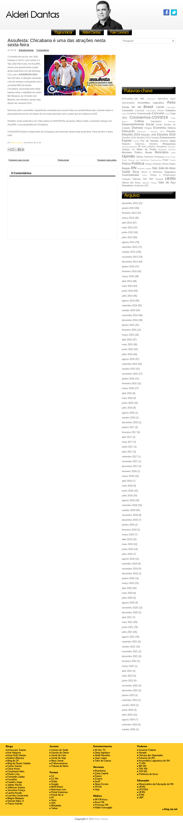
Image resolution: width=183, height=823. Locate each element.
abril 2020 (127, 588)
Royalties (141, 168)
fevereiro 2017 (129, 432)
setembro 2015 (129, 364)
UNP (141, 797)
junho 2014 (127, 290)
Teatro (144, 175)
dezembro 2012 (130, 203)
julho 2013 (127, 237)
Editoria (171, 128)
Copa (167, 114)
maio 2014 (127, 286)
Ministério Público (132, 152)
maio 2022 (127, 675)
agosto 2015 (128, 359)
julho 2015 (127, 354)
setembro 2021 (129, 641)
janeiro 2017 (128, 427)
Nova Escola (101, 784)
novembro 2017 (130, 461)
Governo (164, 141)
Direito (159, 124)
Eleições (171, 131)
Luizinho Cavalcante (17, 795)
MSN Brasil (56, 786)
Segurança (169, 172)
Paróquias (160, 157)
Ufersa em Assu (131, 182)
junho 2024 (127, 710)
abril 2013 (127, 222)
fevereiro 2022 (129, 661)
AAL (142, 98)
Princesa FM (101, 805)
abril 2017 (127, 437)
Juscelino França (16, 790)
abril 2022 (127, 671)
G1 (52, 776)
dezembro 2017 (130, 466)
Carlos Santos (14, 766)
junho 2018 (127, 490)
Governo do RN (146, 758)
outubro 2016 (128, 417)
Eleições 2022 (144, 137)
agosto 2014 (128, 300)
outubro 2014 (128, 310)
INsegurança (168, 144)
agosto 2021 (128, 636)
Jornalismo (161, 146)
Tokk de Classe (102, 760)
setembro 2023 (129, 700)
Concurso (158, 113)
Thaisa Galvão (14, 803)
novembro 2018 (130, 515)
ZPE (146, 185)
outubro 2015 (128, 368)
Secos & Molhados (151, 172)
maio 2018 (127, 485)
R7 (52, 797)
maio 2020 (127, 593)
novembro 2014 (130, 315)
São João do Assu (163, 168)
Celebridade (151, 111)
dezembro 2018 (130, 520)
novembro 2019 (130, 568)
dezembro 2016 (130, 422)
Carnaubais (127, 110)
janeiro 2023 (128, 695)
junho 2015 (127, 349)
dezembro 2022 (130, 690)
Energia (155, 137)
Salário (148, 168)
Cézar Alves (13, 768)
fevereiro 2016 (129, 383)
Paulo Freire (170, 157)
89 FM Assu (100, 799)
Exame (98, 778)
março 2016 (128, 388)
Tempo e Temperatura (163, 175)
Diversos (137, 127)
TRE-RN (142, 768)
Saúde (126, 171)
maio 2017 (127, 442)
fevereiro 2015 (129, 329)
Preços (148, 164)
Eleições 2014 (131, 134)
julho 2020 (127, 597)
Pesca (124, 160)
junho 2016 (127, 403)
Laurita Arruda (14, 793)
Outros (139, 156)
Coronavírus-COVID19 (149, 117)
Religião (126, 168)
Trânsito (136, 179)
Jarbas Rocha (14, 784)
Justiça (125, 149)
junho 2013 (127, 232)
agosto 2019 (128, 558)
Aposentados (128, 103)
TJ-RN (141, 763)
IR (139, 146)
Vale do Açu (166, 182)
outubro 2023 (128, 705)
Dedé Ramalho (102, 755)
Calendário (171, 107)
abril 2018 (127, 481)
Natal (173, 153)
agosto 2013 (128, 242)
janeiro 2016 (128, 378)
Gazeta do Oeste (59, 752)
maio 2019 (127, 544)
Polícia (126, 163)
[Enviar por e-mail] (9, 149)
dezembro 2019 (130, 573)
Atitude (125, 107)
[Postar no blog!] (12, 149)
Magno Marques (15, 798)
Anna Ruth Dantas (16, 755)
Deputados (156, 121)
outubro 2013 (128, 251)
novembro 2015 (130, 373)
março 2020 (128, 583)
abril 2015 (127, 339)
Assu (171, 102)
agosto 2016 (128, 412)
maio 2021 (127, 622)
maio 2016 (127, 398)
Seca (135, 171)
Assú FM (99, 802)
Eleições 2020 (129, 137)
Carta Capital (101, 773)
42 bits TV (100, 750)
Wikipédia (55, 805)
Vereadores (127, 185)
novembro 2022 (130, 685)
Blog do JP (13, 760)
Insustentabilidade (129, 147)
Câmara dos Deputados (150, 755)
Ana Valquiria (14, 752)
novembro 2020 (130, 607)
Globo (53, 781)
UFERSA (143, 789)
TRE (145, 179)
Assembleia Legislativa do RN (154, 760)
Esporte (127, 140)
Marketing (162, 150)
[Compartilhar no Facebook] (19, 149)
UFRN (141, 792)
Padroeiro (149, 157)
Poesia (172, 160)
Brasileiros (100, 770)
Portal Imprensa (59, 792)
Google (54, 784)
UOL (53, 803)
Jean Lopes (100, 758)
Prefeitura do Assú (148, 774)
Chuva (160, 110)
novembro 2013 (130, 257)
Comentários (42, 50)
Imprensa (139, 144)
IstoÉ (97, 781)
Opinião (128, 156)
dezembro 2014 (130, 320)
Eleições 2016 (148, 134)
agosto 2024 (128, 719)
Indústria (153, 144)
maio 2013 (127, 227)
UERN (170, 178)
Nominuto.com (58, 789)
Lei (133, 149)
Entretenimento (26, 50)
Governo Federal (147, 750)
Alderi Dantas (101, 819)
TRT (151, 179)
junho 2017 (127, 446)
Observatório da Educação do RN (155, 784)
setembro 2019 (129, 563)
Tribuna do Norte (59, 766)
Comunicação (144, 113)
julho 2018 (127, 495)
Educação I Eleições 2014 (150, 131)
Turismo (159, 179)
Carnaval (139, 110)
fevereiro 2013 (129, 213)
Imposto (126, 144)
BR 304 (136, 107)
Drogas (148, 128)
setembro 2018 (129, 505)
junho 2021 (127, 627)
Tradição (126, 179)
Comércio (131, 113)
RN (133, 168)
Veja (96, 789)
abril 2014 (127, 281)
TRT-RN (142, 771)
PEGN (98, 786)
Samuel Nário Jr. (15, 801)
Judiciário (171, 147)
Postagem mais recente (19, 160)
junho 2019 (127, 549)
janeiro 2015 (128, 325)
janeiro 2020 (128, 578)
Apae (172, 98)
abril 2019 (127, 539)
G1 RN (54, 778)
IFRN (141, 794)
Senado (142, 752)
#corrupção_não (130, 98)
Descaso (171, 121)
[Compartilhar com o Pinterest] (22, 149)
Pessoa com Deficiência (138, 160)
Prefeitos (157, 164)
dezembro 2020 (130, 612)
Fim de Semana (149, 140)
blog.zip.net (170, 809)
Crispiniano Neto (15, 771)
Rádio (172, 164)
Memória (172, 150)
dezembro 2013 (130, 261)
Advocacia (151, 99)
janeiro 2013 (128, 208)
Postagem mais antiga (106, 160)
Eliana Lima (13, 774)
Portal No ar (56, 794)
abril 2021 (127, 617)
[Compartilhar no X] (16, 149)
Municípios (162, 152)
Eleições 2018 (166, 134)
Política (138, 163)
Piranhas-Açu (156, 160)
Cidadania (170, 110)
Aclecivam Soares (16, 750)
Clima (124, 114)
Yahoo (54, 808)
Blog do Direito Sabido (18, 763)
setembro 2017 (129, 456)
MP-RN (142, 766)
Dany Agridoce (102, 752)
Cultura (139, 121)
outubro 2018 (128, 510)
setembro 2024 (129, 724)
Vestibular (139, 185)
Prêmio (165, 164)
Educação (128, 131)
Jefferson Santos (16, 787)
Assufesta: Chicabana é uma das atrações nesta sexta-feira (56, 42)
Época (98, 776)
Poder (166, 160)
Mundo (148, 152)
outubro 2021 (128, 646)
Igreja (172, 140)
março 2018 (128, 476)
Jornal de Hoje (58, 758)
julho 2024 (127, 714)
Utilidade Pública (149, 183)
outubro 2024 (128, 729)
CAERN (160, 107)
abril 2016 (127, 393)
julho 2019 (127, 554)
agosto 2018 (128, 500)
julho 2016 (127, 407)
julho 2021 (127, 632)
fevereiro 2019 (129, 529)
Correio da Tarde (59, 750)
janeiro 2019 (128, 524)
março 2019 (128, 534)
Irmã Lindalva (148, 146)
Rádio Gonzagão (103, 807)
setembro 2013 (129, 247)
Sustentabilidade (130, 175)
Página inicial (63, 160)
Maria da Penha (146, 149)
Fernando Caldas (16, 776)
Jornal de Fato (58, 755)
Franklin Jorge (14, 782)
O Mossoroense (59, 763)
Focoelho (12, 779)
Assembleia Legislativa (151, 102)
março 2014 (128, 276)
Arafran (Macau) (15, 758)
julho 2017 (127, 451)
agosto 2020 (128, 602)
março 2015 (128, 334)
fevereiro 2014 (129, 271)
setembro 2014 (129, 305)
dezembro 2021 (130, 656)
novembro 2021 (130, 651)
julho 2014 (127, 295)
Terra (53, 800)
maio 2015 (127, 344)
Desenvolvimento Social (138, 124)
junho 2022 (127, 680)
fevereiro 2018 (129, 471)
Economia (159, 127)
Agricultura (163, 98)
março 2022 (128, 666)
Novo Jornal (56, 760)
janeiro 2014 (128, 266)
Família (136, 141)
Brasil (148, 107)
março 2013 (128, 218)
